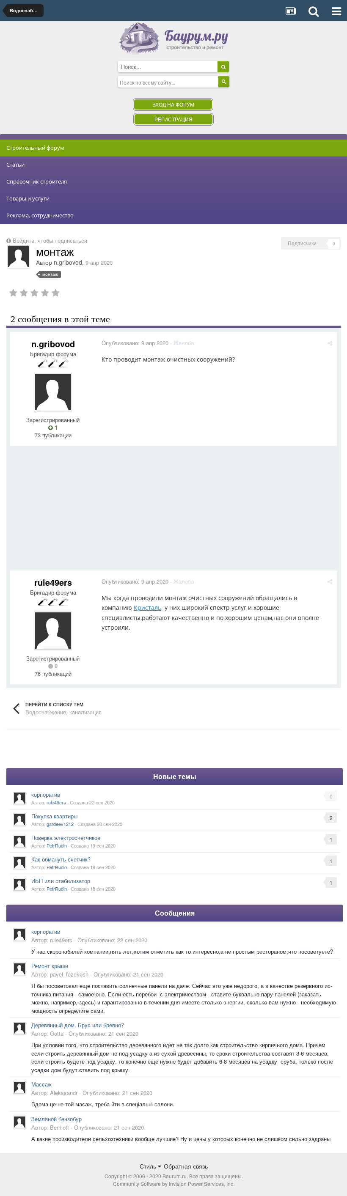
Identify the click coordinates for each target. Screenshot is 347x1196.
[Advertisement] (164, 511)
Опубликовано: (135, 343)
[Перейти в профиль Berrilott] (19, 1122)
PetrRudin (57, 845)
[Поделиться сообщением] (330, 343)
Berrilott (59, 1127)
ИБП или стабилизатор (60, 881)
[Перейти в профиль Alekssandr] (19, 1087)
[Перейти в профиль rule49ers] (53, 631)
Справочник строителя (36, 181)
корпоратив (45, 794)
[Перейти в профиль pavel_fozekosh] (19, 969)
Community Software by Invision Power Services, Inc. (173, 1183)
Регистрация (173, 119)
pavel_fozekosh (69, 974)
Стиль (149, 1166)
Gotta (56, 1033)
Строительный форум (35, 147)
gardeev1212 (60, 823)
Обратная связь (186, 1166)
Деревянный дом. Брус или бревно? (77, 1025)
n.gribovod (68, 262)
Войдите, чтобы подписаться (50, 240)
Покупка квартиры (54, 816)
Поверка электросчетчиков (65, 838)
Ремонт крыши (49, 966)
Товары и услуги (28, 198)
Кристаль (147, 607)
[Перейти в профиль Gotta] (19, 1028)
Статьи (15, 164)
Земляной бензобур (56, 1119)
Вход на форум (173, 104)
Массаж (41, 1084)
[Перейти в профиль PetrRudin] (19, 841)
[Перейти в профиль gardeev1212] (19, 819)
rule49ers (53, 582)
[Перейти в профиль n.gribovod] (18, 256)
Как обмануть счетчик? (61, 859)
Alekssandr (63, 1093)
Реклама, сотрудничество (40, 215)
